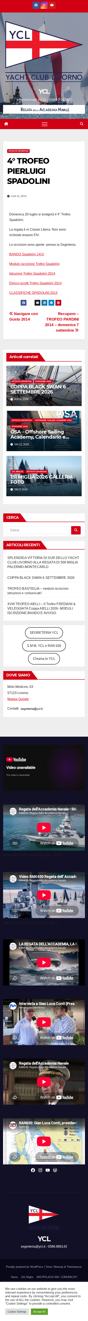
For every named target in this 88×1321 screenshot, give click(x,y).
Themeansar (74, 1266)
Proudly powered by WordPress (25, 1266)
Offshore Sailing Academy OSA (53, 420)
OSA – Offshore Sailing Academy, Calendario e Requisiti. (37, 437)
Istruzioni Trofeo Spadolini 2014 (32, 273)
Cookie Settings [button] (17, 1311)
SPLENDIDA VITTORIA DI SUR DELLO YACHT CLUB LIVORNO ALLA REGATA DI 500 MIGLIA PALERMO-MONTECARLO (43, 562)
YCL (44, 91)
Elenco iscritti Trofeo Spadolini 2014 (35, 283)
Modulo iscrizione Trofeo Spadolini (34, 264)
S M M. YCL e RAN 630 (44, 645)
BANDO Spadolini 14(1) (26, 254)
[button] (81, 124)
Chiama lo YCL (44, 658)
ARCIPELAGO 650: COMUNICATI (56, 1277)
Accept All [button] (39, 1311)
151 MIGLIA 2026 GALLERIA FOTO (41, 479)
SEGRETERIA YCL (44, 632)
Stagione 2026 (43, 381)
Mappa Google (18, 699)
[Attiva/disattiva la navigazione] (44, 124)
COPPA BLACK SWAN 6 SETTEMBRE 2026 (37, 389)
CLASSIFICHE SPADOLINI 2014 (33, 293)
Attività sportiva (18, 151)
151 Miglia (17, 471)
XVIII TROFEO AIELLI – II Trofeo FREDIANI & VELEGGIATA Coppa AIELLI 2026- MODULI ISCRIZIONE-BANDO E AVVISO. (41, 608)
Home (14, 1277)
